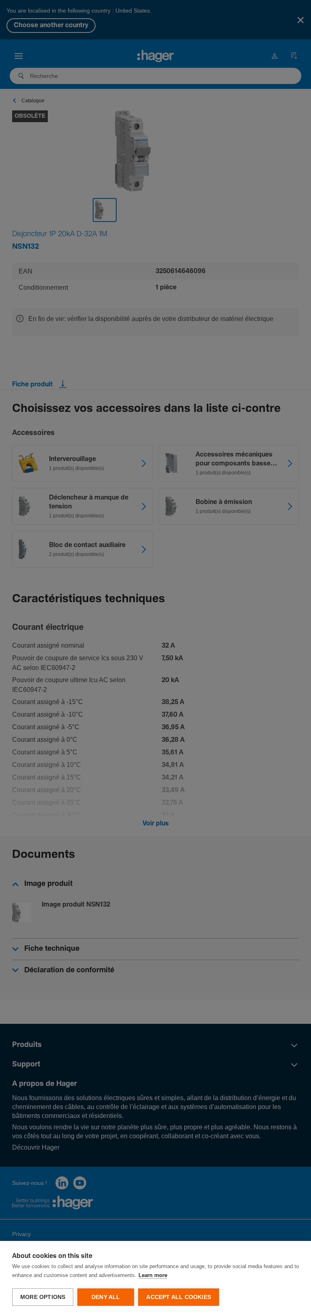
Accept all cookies (178, 1297)
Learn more (152, 1275)
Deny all (106, 1297)
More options (42, 1297)
